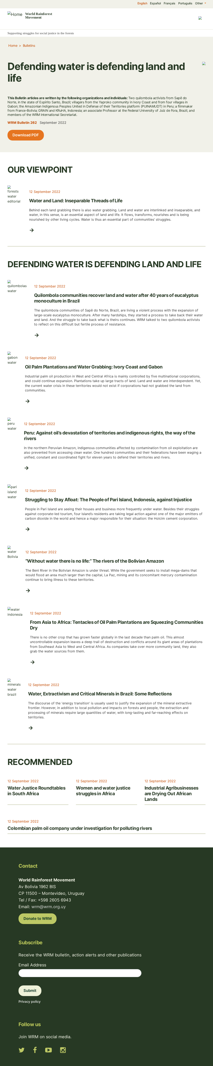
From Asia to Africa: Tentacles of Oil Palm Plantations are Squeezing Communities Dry (116, 624)
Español (155, 3)
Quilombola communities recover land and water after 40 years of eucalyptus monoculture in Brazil (116, 298)
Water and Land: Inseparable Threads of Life (75, 200)
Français (169, 3)
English (142, 3)
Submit (30, 990)
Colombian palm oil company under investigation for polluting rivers (79, 828)
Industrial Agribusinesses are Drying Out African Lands (171, 793)
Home (12, 45)
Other (199, 3)
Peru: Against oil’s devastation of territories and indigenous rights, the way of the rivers (109, 435)
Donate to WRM (38, 918)
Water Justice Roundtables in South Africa (36, 790)
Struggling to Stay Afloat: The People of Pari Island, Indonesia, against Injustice (108, 499)
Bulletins (29, 45)
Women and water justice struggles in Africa (103, 790)
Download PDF (25, 135)
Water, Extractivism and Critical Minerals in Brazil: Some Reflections (100, 693)
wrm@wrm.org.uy (48, 906)
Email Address (32, 964)
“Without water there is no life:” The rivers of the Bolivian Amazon (94, 561)
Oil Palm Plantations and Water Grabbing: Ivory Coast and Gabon (94, 367)
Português (185, 3)
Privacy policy (30, 1001)
